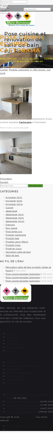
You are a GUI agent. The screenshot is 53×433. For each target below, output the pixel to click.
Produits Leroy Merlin (17, 242)
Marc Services (27, 417)
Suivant (4, 182)
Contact (10, 350)
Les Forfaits (12, 340)
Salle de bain (12, 255)
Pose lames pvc (14, 231)
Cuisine (4, 70)
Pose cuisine (12, 362)
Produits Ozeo (13, 245)
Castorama (25, 122)
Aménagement (13, 369)
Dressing (10, 225)
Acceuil (9, 333)
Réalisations (12, 337)
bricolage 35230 (14, 204)
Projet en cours (14, 249)
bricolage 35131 (14, 197)
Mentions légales (14, 426)
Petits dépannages (15, 379)
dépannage (11, 211)
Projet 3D (10, 383)
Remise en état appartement (20, 372)
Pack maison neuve (16, 376)
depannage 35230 (15, 221)
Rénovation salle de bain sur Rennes (25, 366)
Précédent (6, 179)
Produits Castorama (19, 70)
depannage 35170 (15, 218)
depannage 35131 (15, 214)
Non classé (11, 228)
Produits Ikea (12, 238)
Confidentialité (13, 429)
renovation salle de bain (18, 252)
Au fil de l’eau (13, 344)
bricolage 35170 (14, 201)
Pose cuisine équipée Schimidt (22, 412)
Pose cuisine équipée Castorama (23, 274)
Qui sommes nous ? (16, 347)
